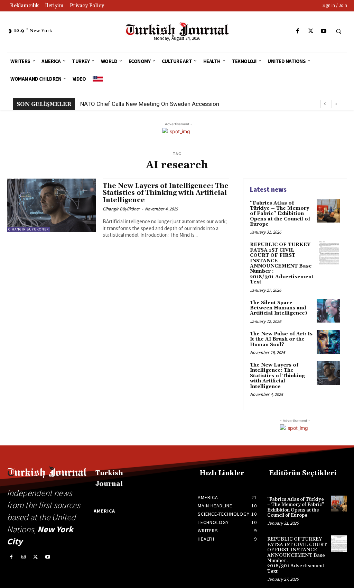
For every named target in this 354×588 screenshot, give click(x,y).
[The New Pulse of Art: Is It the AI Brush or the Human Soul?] (328, 342)
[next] (336, 104)
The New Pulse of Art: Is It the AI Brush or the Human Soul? (281, 339)
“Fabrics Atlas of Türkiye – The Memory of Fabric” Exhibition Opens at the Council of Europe (280, 214)
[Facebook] (297, 31)
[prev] (324, 104)
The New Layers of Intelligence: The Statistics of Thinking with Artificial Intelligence (166, 193)
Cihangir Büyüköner (28, 229)
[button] (338, 31)
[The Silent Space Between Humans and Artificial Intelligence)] (328, 311)
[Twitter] (310, 31)
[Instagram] (23, 557)
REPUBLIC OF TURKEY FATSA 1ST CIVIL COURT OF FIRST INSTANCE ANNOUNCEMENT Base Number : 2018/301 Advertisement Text (282, 263)
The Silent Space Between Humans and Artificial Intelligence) (278, 308)
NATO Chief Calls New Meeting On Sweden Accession (149, 103)
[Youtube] (323, 31)
